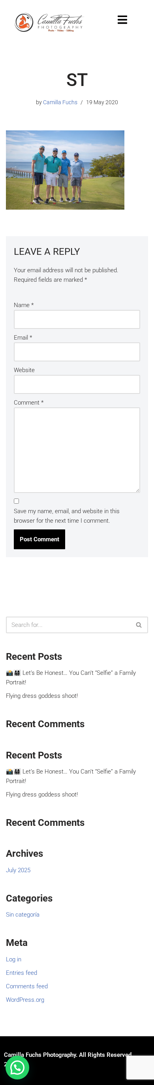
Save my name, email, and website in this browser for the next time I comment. (67, 516)
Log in (13, 959)
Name (24, 305)
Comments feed (27, 986)
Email (23, 337)
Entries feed (21, 972)
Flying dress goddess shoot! (42, 695)
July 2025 (18, 870)
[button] (17, 1067)
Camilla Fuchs (60, 102)
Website (24, 370)
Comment (28, 402)
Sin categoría (22, 914)
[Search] (139, 625)
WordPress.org (25, 999)
